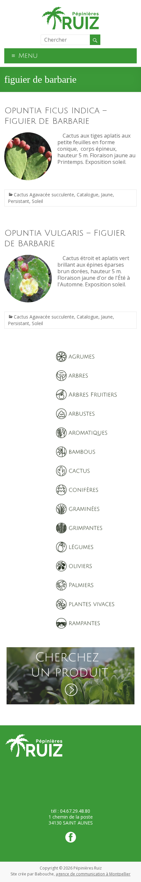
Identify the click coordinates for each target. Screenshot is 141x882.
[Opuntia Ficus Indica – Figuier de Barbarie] (28, 135)
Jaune (107, 194)
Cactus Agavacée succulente (44, 194)
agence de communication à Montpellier (93, 874)
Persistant (18, 201)
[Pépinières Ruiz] (70, 8)
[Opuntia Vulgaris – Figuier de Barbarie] (28, 258)
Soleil (37, 201)
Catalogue (87, 194)
